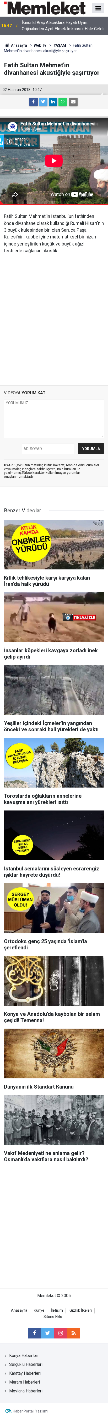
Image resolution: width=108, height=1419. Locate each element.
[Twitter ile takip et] (47, 1333)
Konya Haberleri (23, 1355)
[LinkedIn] (53, 102)
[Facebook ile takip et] (34, 1333)
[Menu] (98, 8)
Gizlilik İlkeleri (80, 1310)
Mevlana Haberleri (25, 1391)
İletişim (57, 1310)
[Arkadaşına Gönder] (73, 102)
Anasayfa (19, 1310)
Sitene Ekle (53, 1316)
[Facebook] (33, 102)
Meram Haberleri (24, 1382)
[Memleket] (44, 7)
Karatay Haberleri (25, 1373)
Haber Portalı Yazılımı (30, 1411)
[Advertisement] (54, 316)
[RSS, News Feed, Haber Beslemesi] (73, 1333)
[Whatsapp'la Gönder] (62, 102)
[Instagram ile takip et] (60, 1333)
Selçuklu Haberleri (25, 1364)
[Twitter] (43, 102)
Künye (39, 1310)
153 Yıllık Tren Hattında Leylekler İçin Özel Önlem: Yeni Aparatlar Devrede (60, 25)
